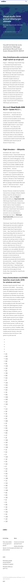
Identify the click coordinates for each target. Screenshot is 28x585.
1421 (6, 464)
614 (6, 452)
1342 (6, 382)
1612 (6, 473)
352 (6, 514)
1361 (6, 497)
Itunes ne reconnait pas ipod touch (19, 542)
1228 (6, 404)
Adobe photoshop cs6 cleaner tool (18, 547)
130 (6, 392)
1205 (6, 430)
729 (6, 459)
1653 (6, 399)
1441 (6, 401)
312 (6, 449)
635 (6, 495)
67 (6, 466)
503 (6, 378)
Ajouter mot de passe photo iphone (8, 548)
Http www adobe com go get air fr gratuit (7, 543)
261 (6, 437)
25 (6, 454)
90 (6, 499)
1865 (6, 421)
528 (6, 368)
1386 (6, 478)
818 (6, 418)
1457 (6, 442)
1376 (6, 366)
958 (6, 375)
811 (6, 502)
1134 (6, 483)
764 (6, 507)
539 (6, 389)
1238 (6, 516)
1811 (6, 509)
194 (6, 425)
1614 (6, 385)
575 (6, 354)
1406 (6, 490)
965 (6, 504)
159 (6, 471)
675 (6, 370)
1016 (6, 511)
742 (6, 413)
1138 (6, 444)
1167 (6, 416)
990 (6, 432)
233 (6, 476)
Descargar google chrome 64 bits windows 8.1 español (8, 562)
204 (6, 468)
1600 (6, 397)
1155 (6, 521)
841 (6, 363)
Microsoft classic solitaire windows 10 (12, 35)
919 (6, 461)
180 (6, 411)
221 (6, 380)
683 (6, 361)
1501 (6, 387)
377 (6, 435)
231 (6, 423)
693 (6, 428)
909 (6, 394)
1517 (6, 487)
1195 (6, 373)
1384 (6, 440)
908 (6, 356)
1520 (6, 358)
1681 (6, 485)
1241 (6, 519)
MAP (4, 581)
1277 (6, 409)
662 (6, 492)
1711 (6, 480)
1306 (6, 447)
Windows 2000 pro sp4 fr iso (8, 567)
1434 (6, 456)
